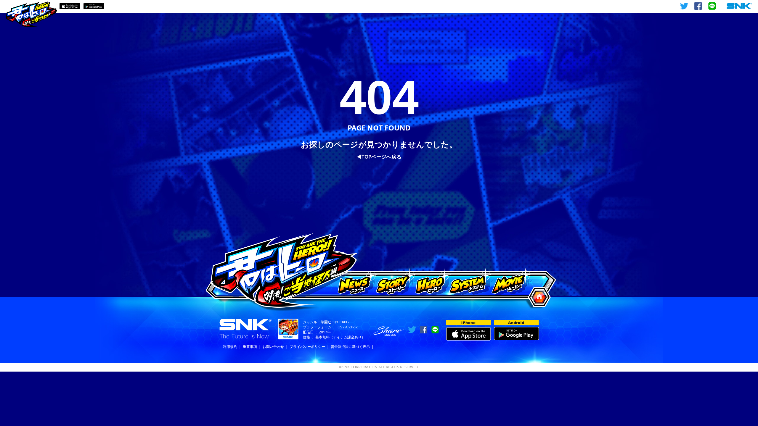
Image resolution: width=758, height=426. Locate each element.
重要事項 (250, 346)
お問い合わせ (273, 346)
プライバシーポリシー (307, 346)
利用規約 (230, 346)
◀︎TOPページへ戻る (379, 156)
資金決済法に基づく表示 (350, 346)
